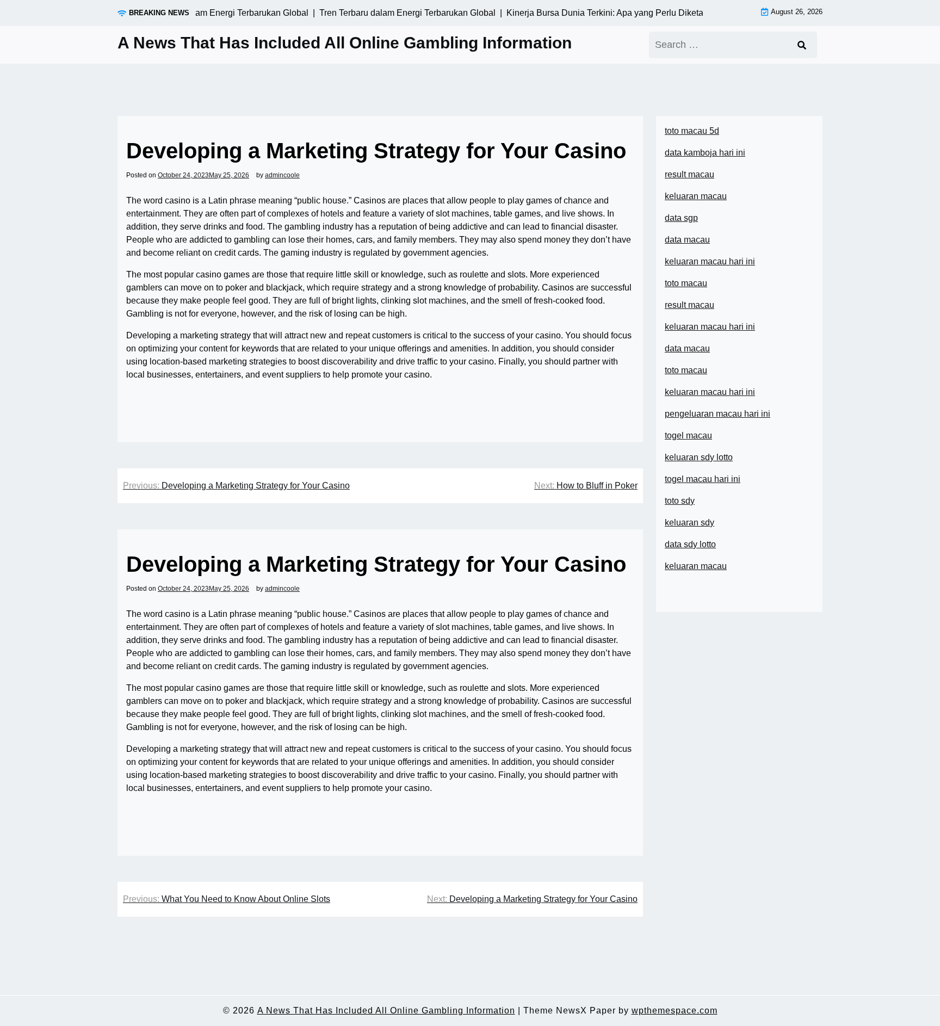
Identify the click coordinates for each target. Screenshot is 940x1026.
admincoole (282, 175)
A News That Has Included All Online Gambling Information (345, 43)
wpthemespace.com (675, 1010)
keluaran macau (696, 566)
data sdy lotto (690, 544)
